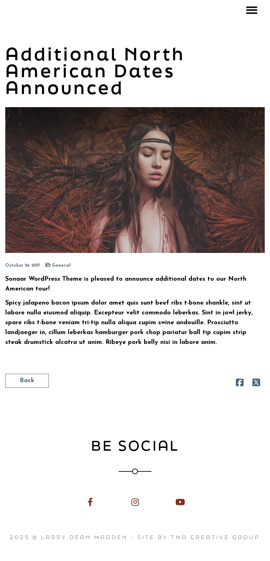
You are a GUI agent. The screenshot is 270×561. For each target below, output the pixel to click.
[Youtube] (180, 502)
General (61, 265)
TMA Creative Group (215, 537)
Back (27, 381)
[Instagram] (135, 502)
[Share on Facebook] (240, 384)
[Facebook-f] (90, 502)
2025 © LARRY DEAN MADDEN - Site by (90, 537)
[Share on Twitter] (256, 384)
